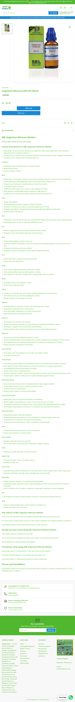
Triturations (23, 656)
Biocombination (25, 658)
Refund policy (42, 651)
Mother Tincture (25, 649)
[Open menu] (71, 8)
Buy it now (21, 113)
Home (22, 644)
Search (55, 13)
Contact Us (41, 656)
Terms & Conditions (44, 646)
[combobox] (30, 13)
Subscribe (51, 630)
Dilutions (23, 651)
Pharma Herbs (24, 663)
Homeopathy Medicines (27, 646)
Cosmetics (23, 661)
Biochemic (23, 653)
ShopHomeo (5, 87)
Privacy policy (42, 649)
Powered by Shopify (44, 699)
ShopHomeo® (34, 699)
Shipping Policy (43, 653)
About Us (41, 644)
